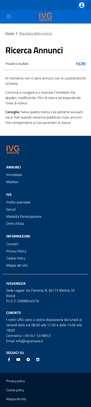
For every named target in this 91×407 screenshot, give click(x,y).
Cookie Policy (15, 258)
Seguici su (15, 352)
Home (9, 33)
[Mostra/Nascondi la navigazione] (8, 16)
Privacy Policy (16, 251)
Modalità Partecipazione (23, 216)
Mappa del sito (17, 265)
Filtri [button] (81, 63)
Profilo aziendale (18, 202)
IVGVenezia (16, 283)
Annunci (13, 167)
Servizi (11, 209)
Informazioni (18, 236)
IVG (9, 194)
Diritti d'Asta (15, 223)
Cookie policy (15, 390)
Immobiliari (14, 174)
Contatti (12, 244)
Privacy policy (15, 380)
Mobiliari (12, 181)
